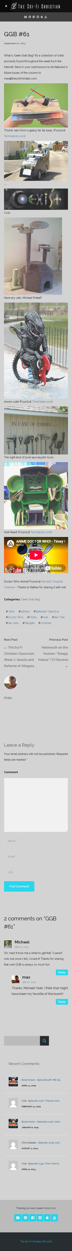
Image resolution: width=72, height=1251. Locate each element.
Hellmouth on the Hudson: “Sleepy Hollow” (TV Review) (53, 654)
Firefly (33, 617)
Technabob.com (14, 136)
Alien (12, 611)
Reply (62, 972)
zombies (45, 623)
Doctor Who (15, 617)
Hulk (45, 617)
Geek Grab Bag (30, 599)
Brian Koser (28, 1079)
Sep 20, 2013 (21, 947)
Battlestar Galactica (47, 611)
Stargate (30, 623)
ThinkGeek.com (42, 401)
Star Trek (59, 617)
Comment (11, 772)
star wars (13, 623)
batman (25, 611)
